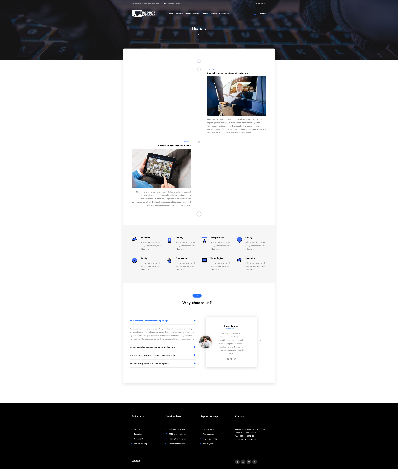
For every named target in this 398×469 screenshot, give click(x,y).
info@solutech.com (248, 439)
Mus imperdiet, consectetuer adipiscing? (149, 320)
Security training (140, 443)
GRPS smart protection (177, 434)
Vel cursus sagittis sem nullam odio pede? (149, 363)
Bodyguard (138, 438)
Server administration (177, 443)
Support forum (208, 429)
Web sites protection (177, 429)
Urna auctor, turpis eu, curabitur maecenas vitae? (153, 355)
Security (137, 429)
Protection (138, 434)
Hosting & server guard (178, 438)
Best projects (208, 443)
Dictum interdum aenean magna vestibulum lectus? (154, 347)
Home (199, 34)
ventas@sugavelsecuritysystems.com (147, 3)
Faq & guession (209, 434)
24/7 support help (210, 438)
